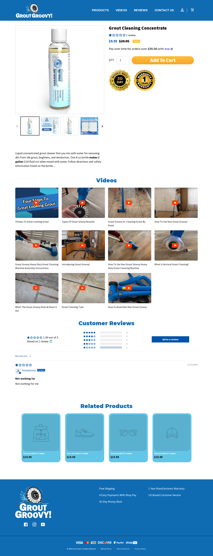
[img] (23, 365)
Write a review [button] (170, 339)
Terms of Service (123, 549)
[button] (117, 35)
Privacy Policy (140, 549)
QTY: (111, 60)
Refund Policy (106, 549)
